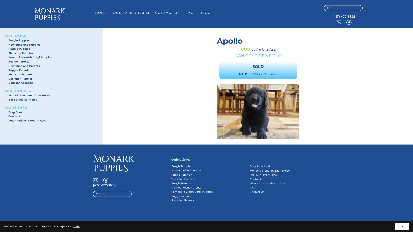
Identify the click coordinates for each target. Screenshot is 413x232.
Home (101, 13)
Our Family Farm (131, 13)
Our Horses (18, 91)
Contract (14, 116)
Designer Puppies (20, 78)
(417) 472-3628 (343, 17)
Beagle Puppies (19, 40)
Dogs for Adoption (20, 82)
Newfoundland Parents (24, 66)
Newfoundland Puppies (24, 44)
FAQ (190, 13)
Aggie (258, 55)
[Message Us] (338, 24)
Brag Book (15, 112)
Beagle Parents (18, 61)
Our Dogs (15, 36)
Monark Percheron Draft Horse (29, 95)
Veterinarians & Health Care (27, 120)
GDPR (76, 226)
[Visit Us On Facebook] (349, 24)
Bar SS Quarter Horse (22, 99)
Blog (205, 13)
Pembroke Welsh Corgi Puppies (30, 57)
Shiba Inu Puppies (20, 53)
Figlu (275, 55)
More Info (16, 108)
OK (402, 226)
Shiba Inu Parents (20, 74)
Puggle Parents (19, 70)
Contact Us (167, 13)
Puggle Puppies (19, 48)
